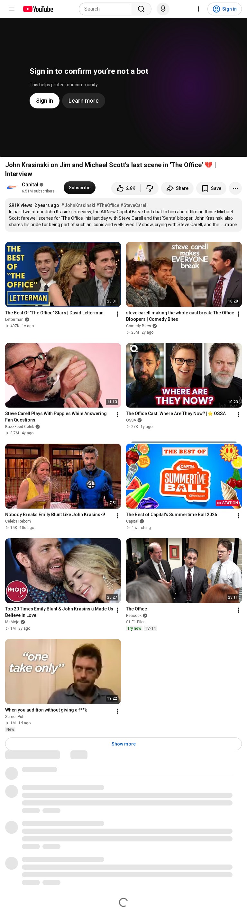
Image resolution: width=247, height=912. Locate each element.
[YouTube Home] (38, 9)
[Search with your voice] (163, 9)
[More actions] (235, 188)
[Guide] (11, 9)
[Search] (141, 9)
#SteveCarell (134, 205)
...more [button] (229, 224)
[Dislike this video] (150, 188)
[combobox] (107, 9)
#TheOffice (107, 205)
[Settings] (198, 9)
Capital (30, 185)
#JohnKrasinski (78, 205)
